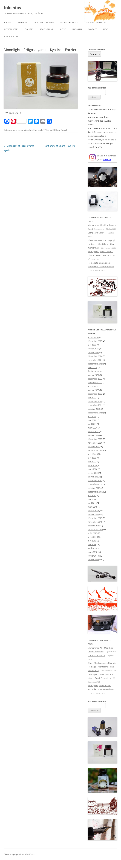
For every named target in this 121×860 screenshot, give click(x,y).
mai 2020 (92, 461)
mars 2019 (92, 506)
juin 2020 (92, 457)
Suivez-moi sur (104, 155)
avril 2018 (92, 548)
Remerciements (11, 36)
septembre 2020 (95, 450)
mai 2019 (92, 499)
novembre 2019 (95, 484)
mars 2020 (92, 469)
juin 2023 (92, 386)
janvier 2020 (93, 476)
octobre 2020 (94, 446)
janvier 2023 (93, 390)
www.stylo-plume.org (104, 139)
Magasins (77, 29)
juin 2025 (92, 344)
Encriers (29, 29)
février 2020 (93, 473)
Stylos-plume (46, 29)
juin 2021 (92, 416)
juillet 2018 (93, 537)
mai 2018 (92, 544)
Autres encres (11, 29)
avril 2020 (92, 465)
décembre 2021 (95, 401)
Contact (92, 29)
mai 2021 (92, 420)
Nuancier (22, 22)
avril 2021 (92, 424)
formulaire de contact (104, 132)
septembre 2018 (95, 529)
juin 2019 (92, 495)
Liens (105, 29)
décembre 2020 (95, 439)
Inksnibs (12, 7)
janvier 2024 (93, 375)
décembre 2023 (95, 378)
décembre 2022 (95, 393)
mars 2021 (92, 427)
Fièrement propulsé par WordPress (19, 854)
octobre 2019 (94, 488)
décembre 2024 (95, 356)
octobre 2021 (94, 408)
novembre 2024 (95, 360)
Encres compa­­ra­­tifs (96, 22)
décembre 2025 (95, 341)
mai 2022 (92, 397)
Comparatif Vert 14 (96, 232)
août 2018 (92, 533)
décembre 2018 (95, 518)
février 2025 (93, 348)
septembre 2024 (95, 363)
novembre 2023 (95, 382)
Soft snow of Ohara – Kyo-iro (61, 145)
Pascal (64, 130)
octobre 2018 (94, 525)
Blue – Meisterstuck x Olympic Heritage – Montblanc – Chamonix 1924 (102, 244)
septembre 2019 (95, 491)
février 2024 (93, 371)
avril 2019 (92, 503)
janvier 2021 (93, 435)
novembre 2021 (95, 405)
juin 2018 (92, 540)
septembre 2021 (95, 412)
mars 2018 (92, 552)
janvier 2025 (93, 352)
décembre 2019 (95, 480)
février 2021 (93, 431)
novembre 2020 (95, 442)
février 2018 (93, 555)
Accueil (8, 22)
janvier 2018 (93, 559)
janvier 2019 (93, 514)
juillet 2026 (93, 337)
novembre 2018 (95, 521)
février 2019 (93, 510)
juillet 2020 (93, 454)
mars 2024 (92, 367)
